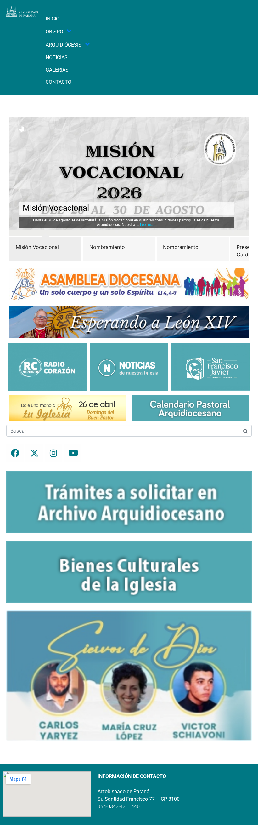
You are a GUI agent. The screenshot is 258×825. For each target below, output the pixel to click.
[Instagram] (53, 453)
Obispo (54, 32)
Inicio (52, 19)
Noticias (57, 57)
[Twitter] (34, 453)
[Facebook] (15, 453)
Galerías (57, 70)
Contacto (58, 82)
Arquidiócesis (63, 45)
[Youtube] (72, 453)
